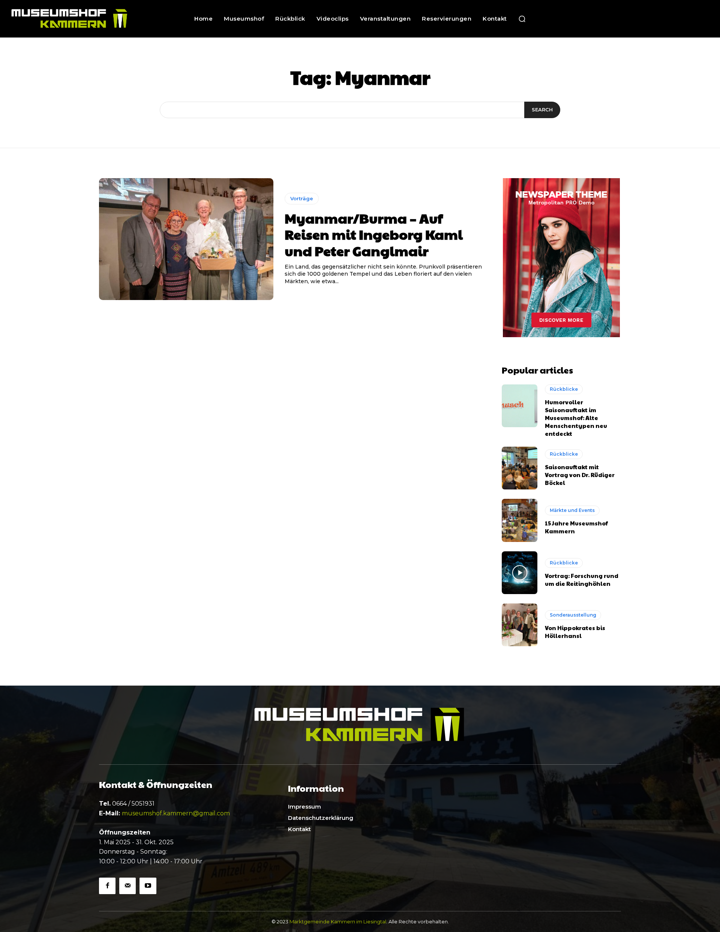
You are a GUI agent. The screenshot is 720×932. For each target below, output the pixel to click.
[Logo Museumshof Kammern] (71, 19)
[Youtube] (148, 886)
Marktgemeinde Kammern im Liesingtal (338, 921)
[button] (522, 18)
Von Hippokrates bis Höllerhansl (575, 631)
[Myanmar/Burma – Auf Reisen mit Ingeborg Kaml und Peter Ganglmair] (186, 239)
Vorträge (301, 198)
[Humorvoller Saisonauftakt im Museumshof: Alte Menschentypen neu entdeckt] (519, 405)
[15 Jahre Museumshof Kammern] (519, 520)
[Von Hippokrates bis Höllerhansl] (519, 624)
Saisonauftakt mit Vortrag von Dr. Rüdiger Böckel (580, 474)
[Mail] (127, 886)
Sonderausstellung (573, 615)
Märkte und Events (572, 510)
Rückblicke (564, 389)
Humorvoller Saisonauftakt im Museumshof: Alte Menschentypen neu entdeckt (576, 417)
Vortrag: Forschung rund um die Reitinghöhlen (581, 579)
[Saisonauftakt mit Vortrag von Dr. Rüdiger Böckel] (519, 468)
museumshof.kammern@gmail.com (176, 813)
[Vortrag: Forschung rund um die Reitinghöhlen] (519, 572)
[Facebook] (107, 886)
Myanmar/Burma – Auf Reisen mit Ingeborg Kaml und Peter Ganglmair (374, 234)
